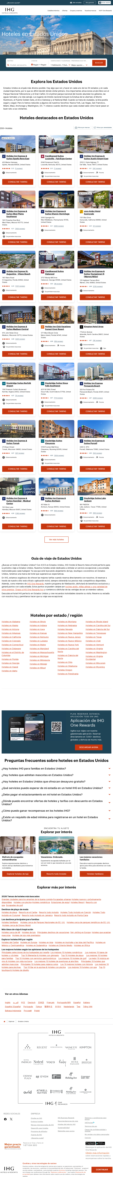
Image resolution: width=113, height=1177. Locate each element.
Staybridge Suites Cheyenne (53, 442)
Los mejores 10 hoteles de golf (72, 958)
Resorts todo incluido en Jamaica (37, 915)
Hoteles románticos (41, 902)
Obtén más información (97, 1152)
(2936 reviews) (98, 398)
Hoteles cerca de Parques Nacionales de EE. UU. (42, 922)
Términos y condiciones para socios (95, 1118)
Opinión (88, 1138)
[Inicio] (4, 1021)
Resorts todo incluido (49, 912)
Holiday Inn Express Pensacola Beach (93, 384)
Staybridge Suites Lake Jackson (95, 499)
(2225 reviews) (20, 339)
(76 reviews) (19, 395)
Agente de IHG (36, 1135)
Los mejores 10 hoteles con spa (82, 967)
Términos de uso (91, 1126)
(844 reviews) (58, 511)
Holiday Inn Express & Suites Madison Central (17, 328)
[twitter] (11, 1119)
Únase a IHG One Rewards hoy (29, 589)
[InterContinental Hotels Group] (9, 10)
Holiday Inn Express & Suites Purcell (94, 442)
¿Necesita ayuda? (37, 1138)
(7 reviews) (57, 168)
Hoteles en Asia (46, 942)
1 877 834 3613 (30, 1145)
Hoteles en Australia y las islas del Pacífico (74, 942)
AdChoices (89, 1122)
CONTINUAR (102, 1170)
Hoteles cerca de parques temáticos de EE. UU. (88, 922)
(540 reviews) (97, 453)
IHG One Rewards (35, 584)
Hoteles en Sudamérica (36, 945)
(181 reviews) (97, 340)
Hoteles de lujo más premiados (26, 935)
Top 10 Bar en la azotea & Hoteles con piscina (45, 967)
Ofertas (64, 10)
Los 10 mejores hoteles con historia (76, 964)
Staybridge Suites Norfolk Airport (18, 384)
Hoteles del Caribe (10, 942)
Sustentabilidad (64, 1127)
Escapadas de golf (14, 905)
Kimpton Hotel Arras (93, 327)
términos (62, 1170)
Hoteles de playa (9, 912)
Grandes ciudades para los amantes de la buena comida (27, 899)
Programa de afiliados (39, 1131)
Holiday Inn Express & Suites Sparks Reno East (17, 157)
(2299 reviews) (59, 226)
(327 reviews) (19, 453)
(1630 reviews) (20, 228)
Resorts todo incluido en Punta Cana (71, 915)
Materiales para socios (66, 1131)
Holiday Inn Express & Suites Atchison (55, 499)
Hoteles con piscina (23, 902)
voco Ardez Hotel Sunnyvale (92, 212)
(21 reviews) (97, 226)
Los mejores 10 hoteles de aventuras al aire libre (56, 961)
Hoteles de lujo (29, 932)
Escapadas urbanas (62, 899)
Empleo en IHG (36, 1118)
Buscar (99, 63)
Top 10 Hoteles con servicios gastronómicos (35, 958)
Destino (10, 61)
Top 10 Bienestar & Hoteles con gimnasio (40, 955)
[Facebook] (6, 1119)
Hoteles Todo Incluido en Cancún (75, 912)
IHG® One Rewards (105, 10)
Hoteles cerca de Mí (11, 932)
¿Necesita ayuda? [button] (13, 3)
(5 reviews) (19, 168)
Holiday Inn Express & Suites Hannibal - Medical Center (18, 501)
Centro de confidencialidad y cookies (96, 1130)
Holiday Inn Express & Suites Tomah (16, 442)
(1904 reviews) (59, 455)
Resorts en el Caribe (28, 912)
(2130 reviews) (98, 286)
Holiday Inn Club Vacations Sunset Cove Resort (58, 328)
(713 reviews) (58, 398)
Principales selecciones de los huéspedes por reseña (25, 952)
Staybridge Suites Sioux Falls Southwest (56, 384)
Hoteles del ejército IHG (66, 1124)
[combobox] (18, 65)
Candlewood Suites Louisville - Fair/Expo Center (58, 157)
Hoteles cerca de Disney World (16, 925)
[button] (104, 2)
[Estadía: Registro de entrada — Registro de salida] (38, 65)
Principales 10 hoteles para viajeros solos (39, 964)
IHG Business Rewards (66, 1118)
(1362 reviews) (20, 513)
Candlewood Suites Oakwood (54, 272)
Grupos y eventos (76, 10)
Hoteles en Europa (28, 942)
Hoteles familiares (10, 922)
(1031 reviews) (20, 286)
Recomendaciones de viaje (68, 1121)
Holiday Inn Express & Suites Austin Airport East (96, 157)
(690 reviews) (97, 513)
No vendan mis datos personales (97, 1134)
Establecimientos (53, 10)
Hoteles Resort (78, 902)
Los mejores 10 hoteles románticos (66, 952)
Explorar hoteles (37, 1121)
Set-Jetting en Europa (80, 932)
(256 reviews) (58, 341)
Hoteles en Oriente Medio (60, 945)
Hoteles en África (82, 945)
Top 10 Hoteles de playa (72, 955)
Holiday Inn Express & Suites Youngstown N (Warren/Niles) (94, 274)
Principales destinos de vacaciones (53, 932)
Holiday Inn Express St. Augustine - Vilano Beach (18, 272)
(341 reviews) (97, 168)
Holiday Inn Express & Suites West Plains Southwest (16, 214)
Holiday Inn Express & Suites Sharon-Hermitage (57, 212)
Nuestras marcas (90, 10)
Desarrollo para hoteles (39, 1128)
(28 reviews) (58, 284)
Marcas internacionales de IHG (42, 1125)
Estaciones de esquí (60, 902)
